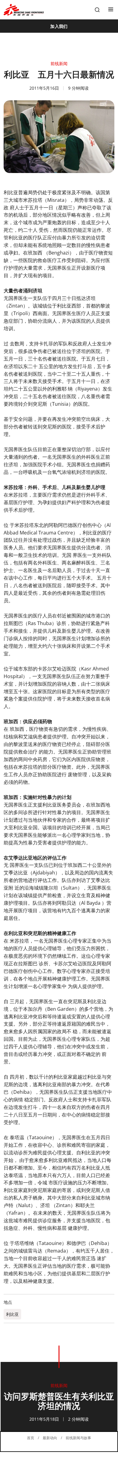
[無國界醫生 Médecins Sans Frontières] (24, 10)
